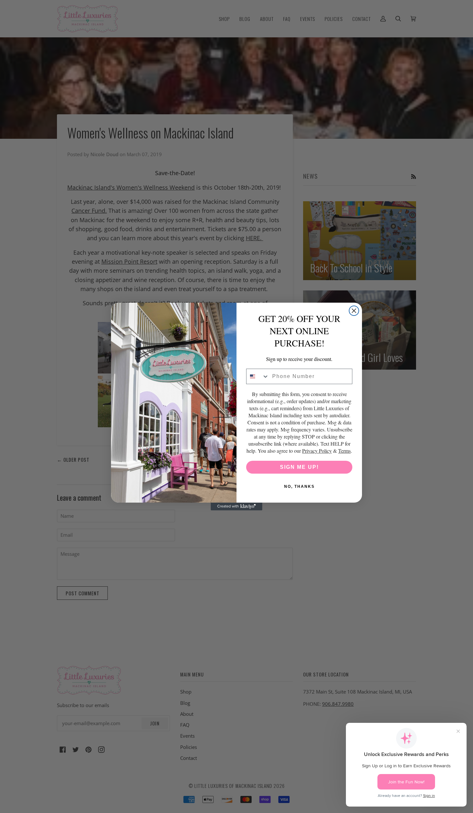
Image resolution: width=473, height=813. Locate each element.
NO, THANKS (299, 486)
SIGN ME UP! (299, 467)
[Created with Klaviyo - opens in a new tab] (236, 506)
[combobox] (257, 376)
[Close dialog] (354, 311)
